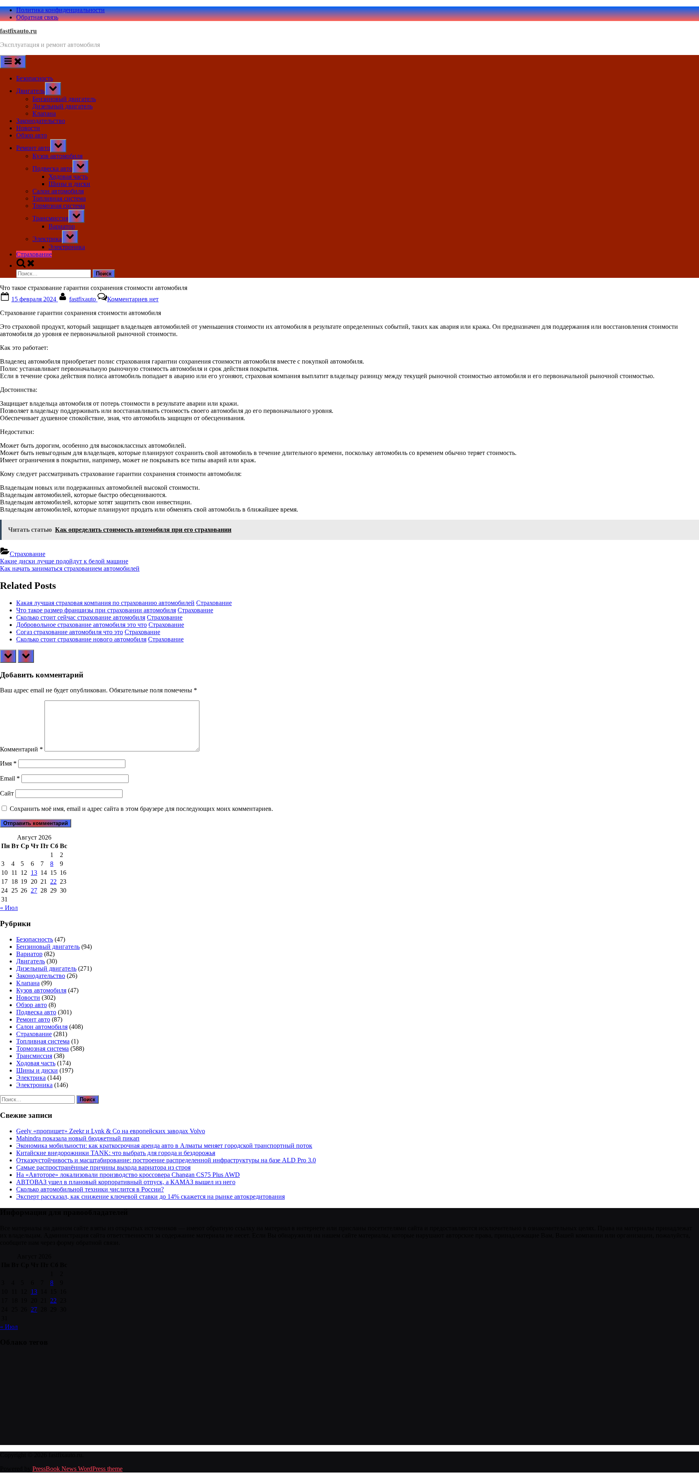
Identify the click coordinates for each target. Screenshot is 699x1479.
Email (10, 778)
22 (53, 881)
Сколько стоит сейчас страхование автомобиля (80, 617)
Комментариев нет (133, 299)
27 (34, 890)
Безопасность (34, 78)
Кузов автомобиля (57, 155)
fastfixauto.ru (18, 31)
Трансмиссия (50, 218)
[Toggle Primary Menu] (13, 61)
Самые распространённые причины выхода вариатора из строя (103, 1167)
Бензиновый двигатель (64, 98)
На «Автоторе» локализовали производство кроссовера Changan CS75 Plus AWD (128, 1174)
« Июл (9, 907)
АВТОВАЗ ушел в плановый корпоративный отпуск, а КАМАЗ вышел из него (125, 1182)
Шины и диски (69, 183)
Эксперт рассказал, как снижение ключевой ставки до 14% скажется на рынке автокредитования (150, 1196)
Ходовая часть (68, 176)
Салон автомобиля (58, 191)
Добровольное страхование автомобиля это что (81, 624)
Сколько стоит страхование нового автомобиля (81, 639)
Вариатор (62, 226)
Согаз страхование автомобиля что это (69, 631)
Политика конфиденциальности (60, 9)
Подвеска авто (52, 168)
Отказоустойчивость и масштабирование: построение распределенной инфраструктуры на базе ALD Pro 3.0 (166, 1160)
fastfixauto (83, 299)
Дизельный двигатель (62, 106)
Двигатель (30, 90)
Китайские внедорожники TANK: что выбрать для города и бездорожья (115, 1152)
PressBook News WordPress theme (77, 1468)
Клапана (44, 113)
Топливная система (59, 198)
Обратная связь (37, 17)
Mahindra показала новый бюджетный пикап (78, 1138)
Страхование (34, 254)
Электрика (47, 238)
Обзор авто (31, 135)
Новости (28, 128)
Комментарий (21, 749)
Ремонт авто (33, 147)
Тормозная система (58, 205)
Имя (8, 763)
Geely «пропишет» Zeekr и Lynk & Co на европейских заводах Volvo (110, 1131)
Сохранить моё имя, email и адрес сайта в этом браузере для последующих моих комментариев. (141, 808)
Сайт (7, 793)
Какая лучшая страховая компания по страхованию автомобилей (105, 602)
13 (34, 872)
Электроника (67, 246)
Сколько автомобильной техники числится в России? (90, 1189)
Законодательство (40, 120)
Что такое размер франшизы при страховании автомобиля (96, 610)
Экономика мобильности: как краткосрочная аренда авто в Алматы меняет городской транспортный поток (164, 1145)
